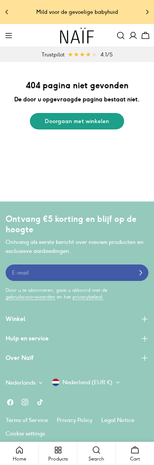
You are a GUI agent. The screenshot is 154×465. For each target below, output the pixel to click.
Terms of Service (27, 419)
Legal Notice (117, 419)
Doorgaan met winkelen (77, 121)
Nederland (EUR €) (87, 382)
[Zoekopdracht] (120, 35)
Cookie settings (25, 433)
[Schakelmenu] (8, 35)
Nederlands (21, 382)
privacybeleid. (88, 297)
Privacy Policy (74, 419)
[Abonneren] (140, 273)
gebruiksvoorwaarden (30, 297)
